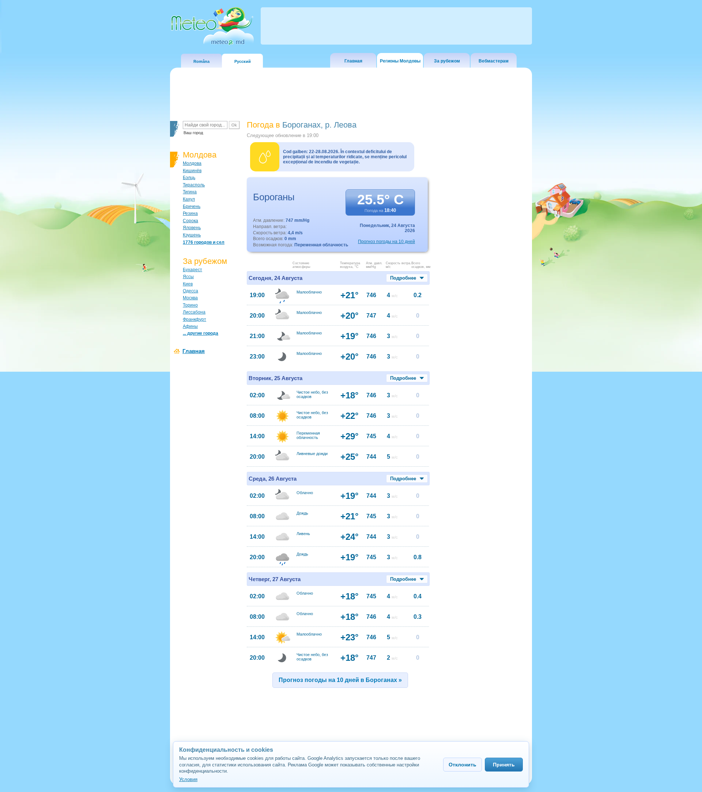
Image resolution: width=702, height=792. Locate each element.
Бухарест (192, 269)
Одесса (190, 290)
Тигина (190, 191)
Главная (353, 61)
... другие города (200, 333)
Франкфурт (194, 319)
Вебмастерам (494, 61)
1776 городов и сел (203, 242)
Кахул (189, 199)
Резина (190, 213)
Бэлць (189, 177)
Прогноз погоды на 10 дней (386, 241)
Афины (190, 326)
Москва (190, 297)
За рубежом (447, 61)
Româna (201, 61)
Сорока (190, 220)
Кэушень (192, 235)
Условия (188, 779)
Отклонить (462, 765)
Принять (504, 765)
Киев (188, 284)
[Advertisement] (482, 247)
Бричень (191, 206)
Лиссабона (194, 312)
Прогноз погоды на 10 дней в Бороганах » (340, 680)
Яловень (192, 227)
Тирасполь (194, 184)
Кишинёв (192, 170)
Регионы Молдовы (400, 61)
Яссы (188, 276)
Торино (190, 305)
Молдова (192, 163)
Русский (242, 61)
